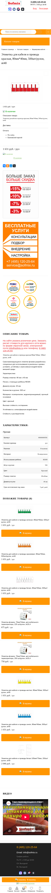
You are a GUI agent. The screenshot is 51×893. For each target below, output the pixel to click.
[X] (14, 165)
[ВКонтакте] (4, 165)
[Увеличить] (25, 88)
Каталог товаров (11, 41)
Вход (35, 8)
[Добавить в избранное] (46, 73)
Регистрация (43, 8)
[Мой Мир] (10, 165)
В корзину (27, 533)
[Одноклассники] (7, 165)
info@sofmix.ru (16, 348)
